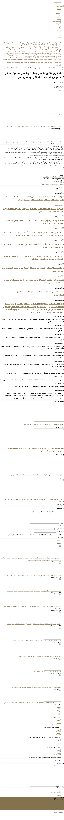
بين (50, 176)
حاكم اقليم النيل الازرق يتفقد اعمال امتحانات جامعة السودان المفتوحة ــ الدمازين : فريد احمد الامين (34, 57)
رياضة (59, 33)
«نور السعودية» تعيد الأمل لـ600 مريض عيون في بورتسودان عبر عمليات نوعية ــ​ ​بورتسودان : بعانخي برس (34, 62)
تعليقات (59, 543)
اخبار (59, 15)
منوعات (59, 31)
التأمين (62, 176)
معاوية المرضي (57, 754)
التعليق (61, 523)
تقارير (59, 29)
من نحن (59, 795)
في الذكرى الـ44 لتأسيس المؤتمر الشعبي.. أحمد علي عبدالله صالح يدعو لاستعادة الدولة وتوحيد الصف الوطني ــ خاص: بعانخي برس (34, 234)
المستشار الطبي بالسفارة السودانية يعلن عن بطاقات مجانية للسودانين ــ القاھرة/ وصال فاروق (37, 641)
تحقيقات (58, 23)
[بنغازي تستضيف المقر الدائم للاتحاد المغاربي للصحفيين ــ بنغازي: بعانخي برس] (49, 472)
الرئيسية (62, 67)
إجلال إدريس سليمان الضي (54, 714)
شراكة (47, 176)
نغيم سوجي (58, 744)
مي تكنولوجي (48, 798)
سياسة (59, 17)
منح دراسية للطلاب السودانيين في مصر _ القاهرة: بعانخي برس (45, 672)
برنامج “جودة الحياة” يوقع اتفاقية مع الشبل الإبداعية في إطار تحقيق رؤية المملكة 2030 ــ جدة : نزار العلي (33, 52)
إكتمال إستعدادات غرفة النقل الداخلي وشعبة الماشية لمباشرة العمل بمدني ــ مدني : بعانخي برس (36, 687)
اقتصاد (59, 19)
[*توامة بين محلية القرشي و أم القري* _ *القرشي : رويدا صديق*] (49, 421)
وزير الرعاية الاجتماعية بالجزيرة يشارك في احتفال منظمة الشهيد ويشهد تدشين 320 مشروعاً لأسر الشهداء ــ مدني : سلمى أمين (34, 198)
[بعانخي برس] (60, 6)
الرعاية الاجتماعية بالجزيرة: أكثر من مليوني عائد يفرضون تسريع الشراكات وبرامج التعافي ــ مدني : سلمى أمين (33, 46)
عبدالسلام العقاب (56, 734)
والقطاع (44, 176)
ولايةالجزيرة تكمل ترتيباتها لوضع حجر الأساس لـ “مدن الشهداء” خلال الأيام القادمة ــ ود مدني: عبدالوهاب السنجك (33, 258)
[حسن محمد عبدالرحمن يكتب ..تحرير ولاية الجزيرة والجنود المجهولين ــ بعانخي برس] (52, 654)
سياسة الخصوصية (56, 792)
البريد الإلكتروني (59, 528)
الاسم (62, 526)
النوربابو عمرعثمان (56, 724)
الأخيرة (59, 540)
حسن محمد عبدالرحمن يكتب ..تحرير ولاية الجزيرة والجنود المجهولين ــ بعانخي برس (40, 656)
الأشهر (59, 541)
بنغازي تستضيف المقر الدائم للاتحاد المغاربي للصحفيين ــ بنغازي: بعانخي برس (37, 475)
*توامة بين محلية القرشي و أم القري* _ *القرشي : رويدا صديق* (43, 424)
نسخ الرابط (46, 178)
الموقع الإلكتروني (59, 531)
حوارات (59, 25)
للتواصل (59, 793)
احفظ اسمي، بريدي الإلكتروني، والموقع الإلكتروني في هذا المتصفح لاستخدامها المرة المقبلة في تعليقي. (35, 534)
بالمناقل (54, 176)
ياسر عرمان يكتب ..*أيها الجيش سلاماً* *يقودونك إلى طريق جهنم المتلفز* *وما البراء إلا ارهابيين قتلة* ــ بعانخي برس (31, 703)
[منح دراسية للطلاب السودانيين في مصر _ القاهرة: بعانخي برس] (52, 670)
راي (60, 27)
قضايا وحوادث (57, 21)
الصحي (58, 176)
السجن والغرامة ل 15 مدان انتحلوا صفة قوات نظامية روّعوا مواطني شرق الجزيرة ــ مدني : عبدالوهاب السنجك (32, 53)
